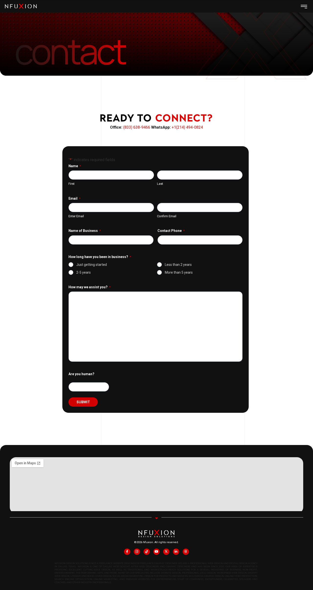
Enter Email (76, 216)
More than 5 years (179, 272)
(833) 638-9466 (137, 127)
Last (160, 184)
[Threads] (186, 552)
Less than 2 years (178, 265)
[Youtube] (156, 552)
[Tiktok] (147, 552)
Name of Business (84, 231)
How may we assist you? (89, 287)
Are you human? (81, 374)
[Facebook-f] (127, 552)
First (71, 184)
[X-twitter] (166, 552)
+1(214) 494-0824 (187, 127)
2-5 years (83, 272)
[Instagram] (137, 552)
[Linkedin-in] (176, 552)
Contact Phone (171, 231)
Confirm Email (166, 216)
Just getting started (91, 265)
